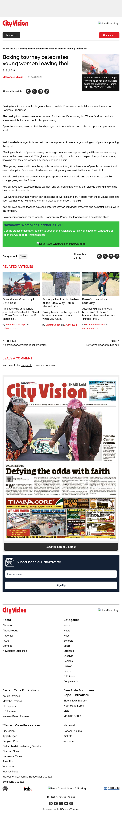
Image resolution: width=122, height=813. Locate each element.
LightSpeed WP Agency (68, 809)
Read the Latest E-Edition (61, 546)
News (14, 48)
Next (113, 340)
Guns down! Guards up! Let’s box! (18, 301)
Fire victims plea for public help (102, 344)
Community (109, 35)
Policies (71, 797)
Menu (8, 35)
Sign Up (61, 585)
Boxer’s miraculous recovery (95, 301)
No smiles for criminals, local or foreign (25, 344)
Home (6, 48)
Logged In (26, 365)
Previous (11, 340)
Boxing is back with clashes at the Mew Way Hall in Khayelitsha (60, 303)
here (70, 230)
